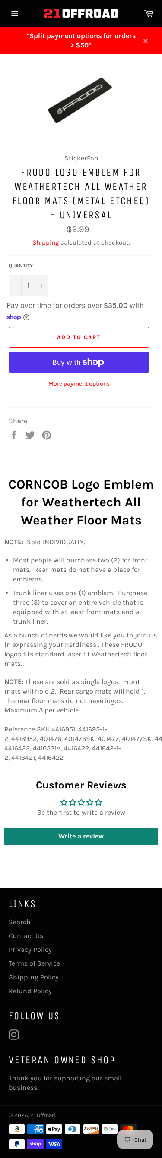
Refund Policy (30, 991)
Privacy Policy (30, 949)
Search (20, 922)
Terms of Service (34, 963)
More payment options (79, 383)
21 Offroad (42, 1115)
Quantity (21, 266)
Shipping (45, 242)
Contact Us (26, 936)
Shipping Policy (34, 977)
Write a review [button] (81, 836)
